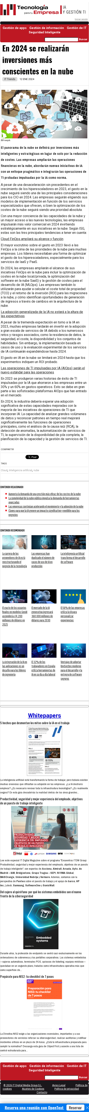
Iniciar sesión (81, 19)
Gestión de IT (77, 28)
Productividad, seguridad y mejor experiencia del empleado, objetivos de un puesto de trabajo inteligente (41, 800)
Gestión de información (46, 28)
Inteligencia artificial (20, 470)
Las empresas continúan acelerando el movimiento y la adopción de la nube (45, 506)
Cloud (4, 470)
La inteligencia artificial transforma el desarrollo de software (73, 558)
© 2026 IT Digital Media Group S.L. (23, 1085)
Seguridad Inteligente (44, 32)
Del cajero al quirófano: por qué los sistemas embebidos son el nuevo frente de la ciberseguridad (40, 893)
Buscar (83, 39)
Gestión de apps (14, 28)
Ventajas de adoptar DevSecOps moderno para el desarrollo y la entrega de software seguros (71, 670)
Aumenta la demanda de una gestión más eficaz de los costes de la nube (44, 494)
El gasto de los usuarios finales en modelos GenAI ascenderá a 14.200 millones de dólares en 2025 (14, 616)
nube (36, 470)
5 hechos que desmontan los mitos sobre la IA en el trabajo (35, 722)
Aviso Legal (58, 1085)
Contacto (42, 1092)
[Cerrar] (87, 1107)
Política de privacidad (66, 1088)
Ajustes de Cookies (33, 1088)
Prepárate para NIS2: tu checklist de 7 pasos (27, 976)
